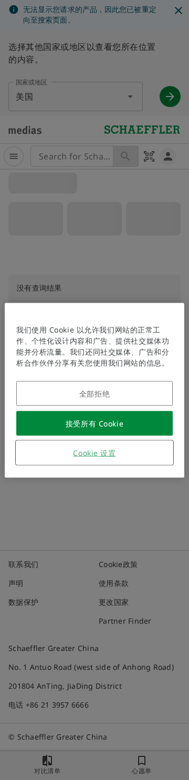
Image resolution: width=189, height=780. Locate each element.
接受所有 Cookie (94, 423)
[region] (94, 390)
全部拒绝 (94, 393)
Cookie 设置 (94, 452)
